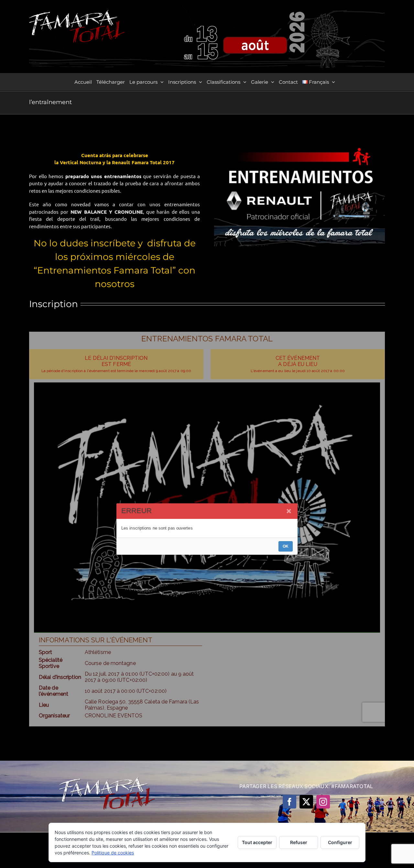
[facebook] (289, 802)
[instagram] (323, 802)
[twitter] (306, 802)
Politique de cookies (113, 852)
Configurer (340, 842)
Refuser (298, 842)
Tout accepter (257, 842)
